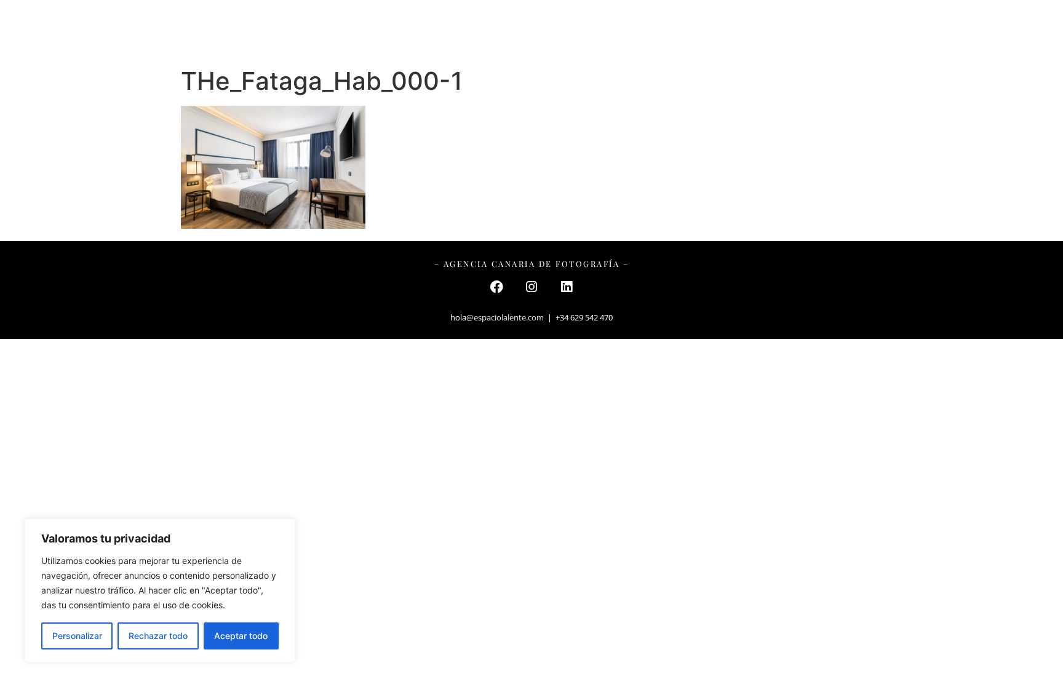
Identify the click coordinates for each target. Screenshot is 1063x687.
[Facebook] (496, 287)
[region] (160, 590)
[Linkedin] (566, 287)
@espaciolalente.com (505, 317)
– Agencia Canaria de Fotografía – (531, 263)
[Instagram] (531, 287)
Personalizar (77, 635)
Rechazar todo (158, 635)
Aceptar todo (241, 635)
